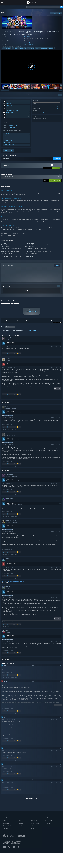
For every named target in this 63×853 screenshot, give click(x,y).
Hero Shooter (8, 48)
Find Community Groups (8, 144)
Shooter (16, 48)
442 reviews (14, 522)
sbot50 (7, 558)
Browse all (57, 174)
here (28, 290)
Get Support (47, 823)
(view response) (5, 402)
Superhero (51, 48)
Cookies (32, 825)
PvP (13, 48)
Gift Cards (5, 828)
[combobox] (43, 7)
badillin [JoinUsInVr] (10, 520)
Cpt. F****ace (8, 359)
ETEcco (7, 630)
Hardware (20, 823)
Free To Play (12, 124)
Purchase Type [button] (15, 320)
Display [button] (50, 320)
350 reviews (14, 476)
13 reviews (7, 499)
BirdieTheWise (9, 474)
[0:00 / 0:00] (31, 66)
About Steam (6, 817)
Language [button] (25, 320)
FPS (25, 48)
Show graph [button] (56, 322)
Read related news (7, 140)
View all (58, 285)
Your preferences (15, 303)
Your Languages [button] (9, 326)
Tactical (28, 48)
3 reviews (7, 588)
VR (3, 48)
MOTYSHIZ (8, 586)
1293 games (7, 476)
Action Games (10, 11)
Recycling (20, 825)
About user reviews (5, 303)
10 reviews (7, 560)
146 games (7, 435)
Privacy (32, 817)
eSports (21, 48)
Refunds (33, 828)
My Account (47, 825)
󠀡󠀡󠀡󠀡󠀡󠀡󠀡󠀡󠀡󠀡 (10, 433)
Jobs (19, 820)
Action (32, 48)
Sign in (2, 94)
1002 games (7, 522)
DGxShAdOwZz (9, 498)
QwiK (6, 406)
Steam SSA (6, 820)
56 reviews (14, 435)
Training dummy (9, 337)
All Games (3, 11)
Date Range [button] (34, 320)
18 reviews (7, 360)
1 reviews (7, 339)
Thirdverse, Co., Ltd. (28, 42)
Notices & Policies (35, 823)
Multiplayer (37, 48)
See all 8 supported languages (40, 112)
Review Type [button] (5, 320)
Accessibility (34, 820)
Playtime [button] (43, 320)
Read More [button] (57, 388)
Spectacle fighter (44, 48)
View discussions (7, 142)
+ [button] (54, 48)
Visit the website (7, 133)
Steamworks (6, 823)
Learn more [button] (57, 158)
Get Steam (47, 817)
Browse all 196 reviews (31, 798)
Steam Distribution (7, 825)
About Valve (21, 817)
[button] (3, 7)
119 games (7, 408)
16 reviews (14, 408)
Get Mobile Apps (48, 820)
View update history (7, 138)
